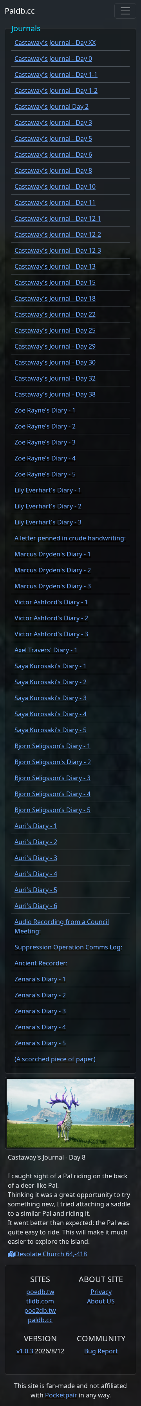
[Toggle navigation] (125, 11)
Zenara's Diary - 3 (40, 1011)
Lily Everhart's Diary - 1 (47, 490)
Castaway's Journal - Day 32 (55, 378)
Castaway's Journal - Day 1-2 (56, 90)
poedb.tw (40, 1291)
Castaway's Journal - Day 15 (55, 282)
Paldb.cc (20, 10)
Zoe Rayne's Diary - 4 (45, 458)
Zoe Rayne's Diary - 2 (45, 426)
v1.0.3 (24, 1351)
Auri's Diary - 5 (35, 889)
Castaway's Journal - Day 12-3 (57, 250)
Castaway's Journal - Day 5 (53, 138)
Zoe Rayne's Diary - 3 (45, 442)
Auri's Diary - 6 (35, 905)
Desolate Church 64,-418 (51, 1254)
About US (101, 1301)
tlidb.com (40, 1301)
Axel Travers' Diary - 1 (46, 650)
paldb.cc (40, 1320)
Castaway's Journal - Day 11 (55, 202)
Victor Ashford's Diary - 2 (51, 618)
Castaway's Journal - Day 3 (53, 122)
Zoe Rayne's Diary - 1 (45, 410)
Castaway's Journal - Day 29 (55, 346)
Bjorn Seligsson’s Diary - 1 (52, 746)
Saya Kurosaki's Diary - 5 (50, 730)
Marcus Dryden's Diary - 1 (52, 554)
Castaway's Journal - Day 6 (53, 154)
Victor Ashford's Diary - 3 (51, 634)
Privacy (101, 1291)
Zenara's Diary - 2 (40, 995)
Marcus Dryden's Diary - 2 (52, 570)
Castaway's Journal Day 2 (51, 106)
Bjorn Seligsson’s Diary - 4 (52, 794)
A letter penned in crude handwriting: (70, 538)
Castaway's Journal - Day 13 (55, 266)
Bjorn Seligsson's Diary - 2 (52, 762)
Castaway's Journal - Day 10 (55, 186)
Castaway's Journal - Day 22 (55, 314)
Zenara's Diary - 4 (40, 1027)
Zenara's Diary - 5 (40, 1043)
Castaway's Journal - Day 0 (53, 58)
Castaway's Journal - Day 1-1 (56, 74)
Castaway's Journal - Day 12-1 (57, 218)
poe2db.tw (40, 1310)
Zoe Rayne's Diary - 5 (45, 474)
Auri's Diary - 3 (35, 858)
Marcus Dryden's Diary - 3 (52, 586)
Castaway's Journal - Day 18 (55, 298)
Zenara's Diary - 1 (40, 979)
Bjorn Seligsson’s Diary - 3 (52, 778)
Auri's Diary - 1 (35, 826)
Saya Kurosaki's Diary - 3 (50, 698)
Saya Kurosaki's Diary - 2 (50, 682)
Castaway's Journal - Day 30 (55, 362)
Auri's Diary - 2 (35, 842)
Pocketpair (61, 1395)
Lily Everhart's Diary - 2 (47, 506)
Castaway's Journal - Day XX (55, 42)
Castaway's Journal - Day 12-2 (57, 234)
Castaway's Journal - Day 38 (55, 394)
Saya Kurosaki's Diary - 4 (50, 714)
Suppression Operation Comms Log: (68, 947)
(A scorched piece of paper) (55, 1059)
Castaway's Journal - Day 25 (55, 330)
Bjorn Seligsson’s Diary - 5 (52, 810)
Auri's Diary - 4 (35, 873)
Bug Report (101, 1351)
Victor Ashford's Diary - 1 (51, 602)
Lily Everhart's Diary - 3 (47, 522)
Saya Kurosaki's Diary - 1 (50, 666)
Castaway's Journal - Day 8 (53, 170)
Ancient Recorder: (40, 963)
